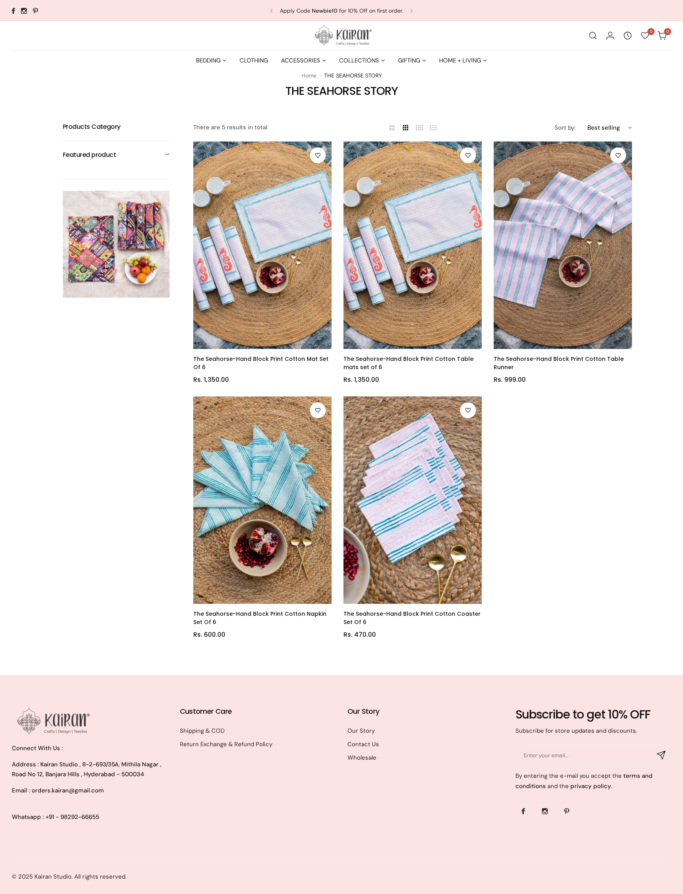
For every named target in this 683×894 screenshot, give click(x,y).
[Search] (593, 35)
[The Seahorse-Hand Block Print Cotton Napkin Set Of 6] (262, 500)
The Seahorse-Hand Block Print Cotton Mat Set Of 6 (260, 363)
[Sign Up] (661, 755)
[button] (271, 11)
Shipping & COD (202, 731)
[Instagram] (24, 11)
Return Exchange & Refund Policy (226, 744)
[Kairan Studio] (341, 36)
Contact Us (363, 744)
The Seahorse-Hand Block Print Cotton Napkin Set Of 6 (259, 618)
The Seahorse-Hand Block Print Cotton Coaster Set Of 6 (412, 618)
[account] (610, 35)
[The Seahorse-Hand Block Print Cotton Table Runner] (563, 245)
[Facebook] (13, 11)
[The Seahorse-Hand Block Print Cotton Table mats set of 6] (412, 245)
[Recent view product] (627, 35)
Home (309, 75)
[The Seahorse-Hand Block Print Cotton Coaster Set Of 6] (412, 500)
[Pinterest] (35, 11)
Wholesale (361, 758)
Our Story (361, 731)
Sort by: (565, 128)
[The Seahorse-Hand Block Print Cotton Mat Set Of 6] (262, 245)
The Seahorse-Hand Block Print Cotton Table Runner (559, 363)
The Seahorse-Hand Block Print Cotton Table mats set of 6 (408, 363)
